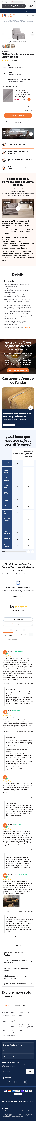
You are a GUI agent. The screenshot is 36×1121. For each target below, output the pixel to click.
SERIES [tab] (17, 1005)
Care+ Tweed (6, 493)
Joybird (4, 1024)
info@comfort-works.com (14, 761)
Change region (30, 6)
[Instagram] (4, 1082)
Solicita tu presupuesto (18, 370)
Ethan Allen (30, 1020)
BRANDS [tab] (8, 1005)
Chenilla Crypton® (7, 545)
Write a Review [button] (18, 619)
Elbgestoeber (6, 1035)
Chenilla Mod (6, 512)
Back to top (30, 1101)
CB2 (20, 1020)
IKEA (3, 1030)
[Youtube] (25, 1082)
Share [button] (7, 683)
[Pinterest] (9, 1082)
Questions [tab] (19, 630)
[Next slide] (30, 407)
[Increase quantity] (12, 110)
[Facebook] (14, 1082)
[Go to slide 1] (4, 46)
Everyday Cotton (7, 463)
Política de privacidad (20, 1101)
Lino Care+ (6, 499)
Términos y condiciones (7, 1101)
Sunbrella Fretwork (7, 539)
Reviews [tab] (6, 630)
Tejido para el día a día (7, 479)
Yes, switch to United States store (13, 5)
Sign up (30, 1071)
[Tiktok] (20, 1082)
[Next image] (32, 32)
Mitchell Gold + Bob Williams (30, 1026)
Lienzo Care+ (6, 486)
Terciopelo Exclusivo (7, 519)
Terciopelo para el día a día (7, 470)
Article (12, 1012)
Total (30, 107)
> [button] (24, 936)
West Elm (5, 1012)
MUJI (20, 1030)
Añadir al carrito (19, 115)
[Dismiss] (34, 2)
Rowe (20, 1015)
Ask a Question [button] (18, 624)
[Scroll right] (32, 551)
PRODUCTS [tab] (27, 1005)
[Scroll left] (28, 551)
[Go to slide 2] (8, 46)
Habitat (29, 1012)
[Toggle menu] (32, 15)
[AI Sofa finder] (20, 15)
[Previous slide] (5, 407)
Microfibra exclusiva (7, 525)
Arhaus (21, 1012)
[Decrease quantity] (5, 110)
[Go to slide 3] (13, 46)
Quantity (7, 107)
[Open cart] (26, 15)
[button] (18, 66)
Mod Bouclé (6, 506)
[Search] (23, 15)
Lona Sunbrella (7, 532)
